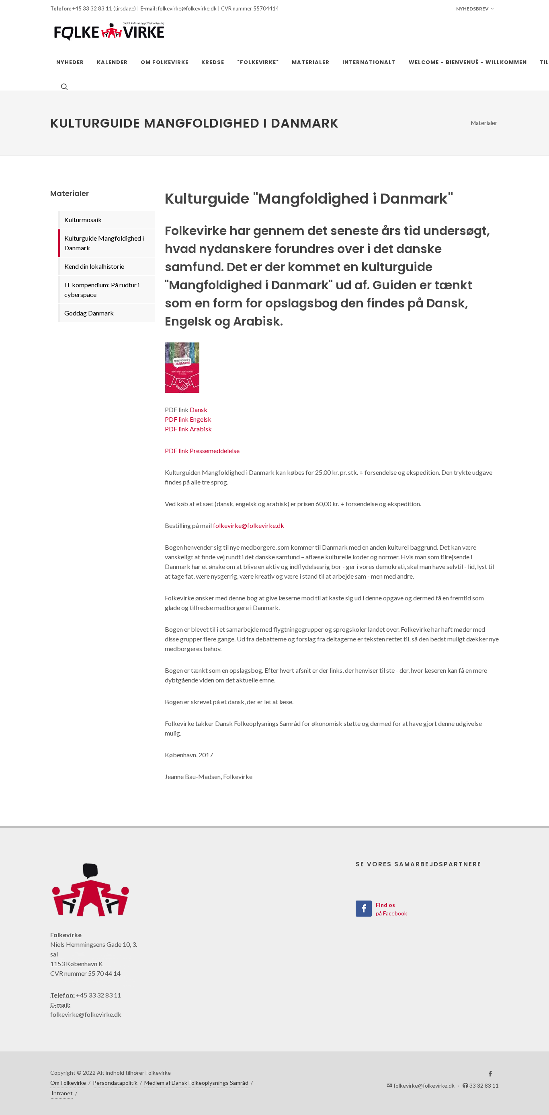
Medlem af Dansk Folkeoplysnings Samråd (196, 1082)
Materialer (484, 123)
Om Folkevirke (68, 1082)
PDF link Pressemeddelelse (202, 450)
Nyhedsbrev (472, 9)
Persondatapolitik (115, 1082)
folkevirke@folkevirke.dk (248, 525)
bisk (206, 429)
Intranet (62, 1093)
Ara (195, 429)
